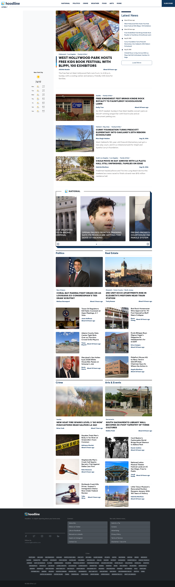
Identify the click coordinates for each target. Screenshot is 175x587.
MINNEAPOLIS (142, 565)
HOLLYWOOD (128, 563)
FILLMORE (68, 563)
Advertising (115, 530)
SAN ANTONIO (103, 571)
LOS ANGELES (72, 565)
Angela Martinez (136, 369)
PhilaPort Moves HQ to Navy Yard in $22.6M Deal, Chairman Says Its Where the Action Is (139, 361)
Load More (136, 63)
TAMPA (67, 574)
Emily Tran (100, 107)
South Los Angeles (102, 158)
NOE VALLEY (70, 568)
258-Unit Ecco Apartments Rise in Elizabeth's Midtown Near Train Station (126, 295)
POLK (135, 568)
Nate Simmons (86, 470)
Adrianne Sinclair (87, 445)
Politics (76, 3)
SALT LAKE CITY (93, 571)
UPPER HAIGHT (105, 574)
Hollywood (62, 54)
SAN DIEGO (113, 571)
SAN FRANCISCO (49, 557)
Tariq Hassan (110, 301)
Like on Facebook (74, 530)
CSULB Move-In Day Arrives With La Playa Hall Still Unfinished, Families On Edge (136, 55)
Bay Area (106, 127)
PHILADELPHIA (111, 568)
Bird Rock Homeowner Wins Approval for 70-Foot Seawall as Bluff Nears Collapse (140, 311)
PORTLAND (143, 568)
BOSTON (130, 557)
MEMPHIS (108, 565)
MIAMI (115, 565)
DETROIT (113, 560)
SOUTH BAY (32, 557)
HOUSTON (146, 563)
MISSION (32, 568)
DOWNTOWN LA (132, 560)
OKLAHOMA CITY (91, 568)
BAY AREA (88, 557)
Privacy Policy (116, 534)
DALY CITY (80, 557)
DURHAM (29, 563)
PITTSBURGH (128, 568)
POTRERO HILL (35, 571)
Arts (112, 3)
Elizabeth (109, 290)
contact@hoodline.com (33, 542)
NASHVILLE (40, 568)
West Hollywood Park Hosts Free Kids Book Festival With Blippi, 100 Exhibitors (85, 62)
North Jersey (129, 290)
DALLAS (99, 560)
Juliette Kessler (64, 69)
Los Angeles (72, 54)
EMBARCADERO (58, 563)
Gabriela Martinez (102, 167)
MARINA (101, 565)
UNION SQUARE (95, 574)
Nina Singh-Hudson (103, 138)
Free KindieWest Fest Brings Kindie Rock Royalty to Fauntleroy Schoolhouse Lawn (120, 101)
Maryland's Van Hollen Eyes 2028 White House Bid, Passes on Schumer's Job (90, 360)
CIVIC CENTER (63, 560)
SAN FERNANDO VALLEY (124, 571)
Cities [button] (4, 7)
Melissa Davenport (63, 301)
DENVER (106, 560)
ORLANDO (101, 568)
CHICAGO (45, 560)
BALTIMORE (122, 557)
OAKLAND (59, 557)
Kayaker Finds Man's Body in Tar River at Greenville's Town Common (89, 438)
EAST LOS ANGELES (39, 563)
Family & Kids (82, 54)
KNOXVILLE (43, 565)
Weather (95, 3)
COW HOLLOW (91, 560)
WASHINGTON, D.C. (117, 574)
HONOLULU (138, 563)
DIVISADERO (121, 560)
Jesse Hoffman (86, 318)
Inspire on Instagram (76, 538)
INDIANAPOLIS (33, 565)
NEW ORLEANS (50, 568)
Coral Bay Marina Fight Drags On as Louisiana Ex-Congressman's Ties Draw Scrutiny (79, 296)
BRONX (137, 557)
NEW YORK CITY (60, 568)
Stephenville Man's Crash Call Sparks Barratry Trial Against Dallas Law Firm (90, 463)
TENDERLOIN (75, 574)
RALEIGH (51, 571)
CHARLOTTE (36, 560)
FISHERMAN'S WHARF (93, 563)
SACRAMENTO (82, 571)
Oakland (99, 127)
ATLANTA (107, 557)
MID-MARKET (123, 565)
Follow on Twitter (74, 527)
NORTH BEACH (81, 568)
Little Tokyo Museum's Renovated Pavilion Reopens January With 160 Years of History (140, 490)
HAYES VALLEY (119, 563)
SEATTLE (136, 571)
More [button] (119, 3)
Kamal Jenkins (136, 448)
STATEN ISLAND (58, 574)
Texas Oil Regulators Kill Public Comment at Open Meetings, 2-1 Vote (91, 312)
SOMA (142, 571)
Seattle (98, 95)
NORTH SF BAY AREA (69, 557)
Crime (85, 3)
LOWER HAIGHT (83, 565)
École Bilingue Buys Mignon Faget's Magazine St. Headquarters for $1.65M (139, 337)
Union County (118, 290)
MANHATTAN (93, 565)
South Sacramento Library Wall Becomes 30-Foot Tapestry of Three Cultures (127, 425)
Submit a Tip (115, 523)
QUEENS (44, 571)
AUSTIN (114, 557)
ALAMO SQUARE (98, 557)
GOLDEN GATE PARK (106, 563)
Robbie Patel (110, 431)
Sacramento (110, 419)
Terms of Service (117, 538)
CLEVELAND (72, 560)
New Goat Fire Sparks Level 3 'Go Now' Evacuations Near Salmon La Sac (80, 423)
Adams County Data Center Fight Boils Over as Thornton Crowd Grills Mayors (90, 336)
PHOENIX (119, 568)
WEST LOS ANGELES (130, 574)
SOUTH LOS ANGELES (46, 574)
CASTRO (29, 560)
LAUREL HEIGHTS (61, 565)
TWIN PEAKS (84, 574)
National (65, 3)
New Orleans (61, 290)
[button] (58, 244)
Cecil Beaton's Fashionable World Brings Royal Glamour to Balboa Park (140, 441)
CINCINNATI (53, 560)
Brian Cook (60, 428)
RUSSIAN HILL (72, 571)
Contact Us (73, 542)
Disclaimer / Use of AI (118, 542)
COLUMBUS (81, 560)
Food (104, 3)
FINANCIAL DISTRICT (79, 563)
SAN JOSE (40, 557)
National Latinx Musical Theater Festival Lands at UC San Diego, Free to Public (139, 466)
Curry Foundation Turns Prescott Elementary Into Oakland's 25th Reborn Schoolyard (137, 44)
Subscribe (168, 3)
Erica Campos (135, 345)
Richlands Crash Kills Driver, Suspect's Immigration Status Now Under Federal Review (90, 488)
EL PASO (49, 563)
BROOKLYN (144, 557)
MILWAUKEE (133, 565)
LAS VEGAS (51, 565)
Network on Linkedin (76, 534)
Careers (114, 527)
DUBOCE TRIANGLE (144, 560)
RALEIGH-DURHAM (61, 571)
